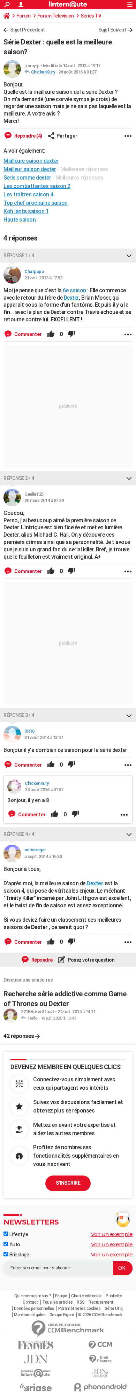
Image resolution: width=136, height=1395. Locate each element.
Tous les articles (57, 1302)
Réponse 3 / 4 (18, 715)
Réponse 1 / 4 (18, 255)
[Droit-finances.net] (100, 1359)
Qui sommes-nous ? (32, 1295)
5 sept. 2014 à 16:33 (43, 856)
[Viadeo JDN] (100, 1373)
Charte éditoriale (86, 1295)
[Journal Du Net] (35, 1359)
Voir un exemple (112, 1234)
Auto (14, 1244)
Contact (30, 1302)
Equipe (61, 1295)
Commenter (27, 334)
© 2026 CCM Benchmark (100, 1314)
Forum (23, 16)
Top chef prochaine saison (35, 203)
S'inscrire (68, 1183)
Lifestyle (18, 1234)
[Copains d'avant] (35, 1373)
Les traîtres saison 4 (28, 194)
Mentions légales (29, 1314)
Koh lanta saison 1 (25, 211)
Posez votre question (91, 960)
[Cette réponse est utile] (50, 334)
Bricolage (18, 1254)
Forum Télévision (55, 16)
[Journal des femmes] (35, 1345)
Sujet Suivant (112, 30)
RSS (81, 1302)
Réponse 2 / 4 (18, 478)
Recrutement (101, 1302)
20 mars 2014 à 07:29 (43, 500)
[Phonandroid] (100, 1387)
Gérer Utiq (114, 1308)
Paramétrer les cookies (79, 1308)
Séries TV (91, 16)
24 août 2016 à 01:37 (77, 72)
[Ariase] (35, 1387)
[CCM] (100, 1345)
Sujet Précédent (27, 30)
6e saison (74, 290)
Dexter (71, 297)
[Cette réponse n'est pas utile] (71, 334)
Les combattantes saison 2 (36, 186)
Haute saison (19, 219)
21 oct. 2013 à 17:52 (43, 277)
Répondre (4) (27, 136)
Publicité (114, 1295)
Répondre (41, 960)
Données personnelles (34, 1308)
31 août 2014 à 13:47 (43, 737)
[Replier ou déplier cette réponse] (129, 255)
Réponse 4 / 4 (18, 834)
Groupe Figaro (62, 1314)
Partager (66, 136)
